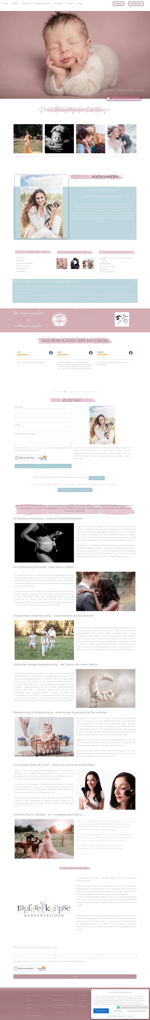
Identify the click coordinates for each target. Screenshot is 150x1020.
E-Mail (17, 425)
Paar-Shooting (122, 156)
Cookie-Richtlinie (111, 1016)
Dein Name (19, 407)
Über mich (26, 4)
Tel (16, 416)
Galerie (15, 4)
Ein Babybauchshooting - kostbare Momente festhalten (48, 518)
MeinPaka (123, 821)
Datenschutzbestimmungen (38, 448)
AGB (80, 1003)
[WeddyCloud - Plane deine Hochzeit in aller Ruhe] (85, 313)
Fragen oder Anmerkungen (25, 434)
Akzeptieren (101, 1011)
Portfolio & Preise (40, 4)
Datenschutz (122, 1016)
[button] (16, 369)
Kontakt (69, 4)
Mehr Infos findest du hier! (28, 806)
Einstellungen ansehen (136, 1011)
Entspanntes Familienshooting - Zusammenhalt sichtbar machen (54, 615)
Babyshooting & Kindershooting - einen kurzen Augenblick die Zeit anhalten (60, 712)
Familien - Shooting (91, 156)
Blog (80, 4)
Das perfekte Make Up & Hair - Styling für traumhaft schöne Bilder (54, 764)
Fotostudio (58, 4)
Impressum (130, 1016)
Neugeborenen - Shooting (59, 156)
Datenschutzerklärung (37, 961)
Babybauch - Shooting (28, 156)
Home (5, 4)
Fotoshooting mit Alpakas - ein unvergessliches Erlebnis (48, 814)
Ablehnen (118, 1011)
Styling (21, 771)
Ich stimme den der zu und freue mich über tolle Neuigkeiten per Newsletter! (50, 961)
